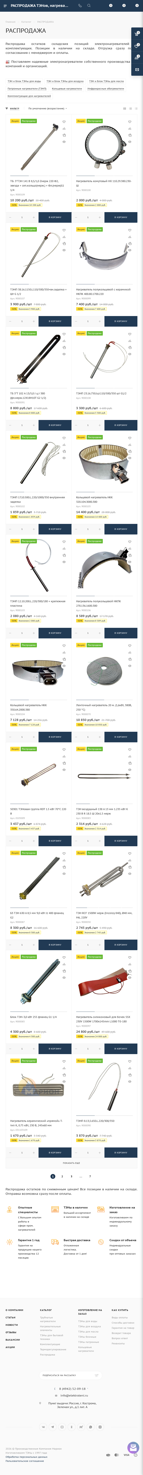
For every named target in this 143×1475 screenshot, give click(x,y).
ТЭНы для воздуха (89, 1326)
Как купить (120, 1310)
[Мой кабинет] (97, 6)
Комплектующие (50, 1344)
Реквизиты (118, 1343)
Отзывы (11, 1332)
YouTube (62, 1427)
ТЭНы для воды (87, 1321)
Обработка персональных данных (26, 1456)
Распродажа (47, 1354)
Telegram (53, 1427)
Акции (10, 1347)
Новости (12, 1325)
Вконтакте (43, 1427)
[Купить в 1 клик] (64, 135)
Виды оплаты (120, 1317)
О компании (14, 1310)
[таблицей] (136, 109)
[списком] (130, 109)
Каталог (46, 1310)
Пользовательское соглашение (25, 1461)
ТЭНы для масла (88, 1331)
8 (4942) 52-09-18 (72, 1388)
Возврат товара (121, 1333)
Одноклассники (72, 1427)
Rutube (81, 1427)
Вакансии (13, 1339)
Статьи (10, 1317)
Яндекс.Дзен (100, 1427)
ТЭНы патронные (88, 1342)
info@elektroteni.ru (74, 1395)
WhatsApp (91, 1427)
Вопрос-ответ (120, 1338)
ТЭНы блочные (87, 1336)
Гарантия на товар (123, 1328)
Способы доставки (123, 1322)
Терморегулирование (53, 1349)
